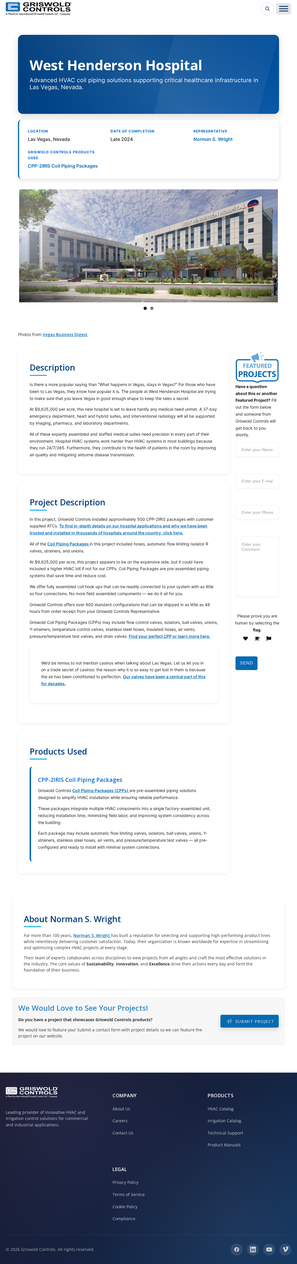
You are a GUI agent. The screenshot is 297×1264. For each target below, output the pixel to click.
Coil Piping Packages (68, 543)
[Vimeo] (285, 1249)
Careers (120, 1120)
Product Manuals (224, 1145)
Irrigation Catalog (224, 1120)
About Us (121, 1109)
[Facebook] (236, 1249)
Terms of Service (129, 1194)
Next (286, 246)
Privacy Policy (125, 1182)
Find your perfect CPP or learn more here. (169, 636)
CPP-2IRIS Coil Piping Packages (63, 166)
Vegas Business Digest (65, 334)
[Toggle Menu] (283, 8)
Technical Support (225, 1133)
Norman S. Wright (213, 139)
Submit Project (254, 1021)
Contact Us (123, 1133)
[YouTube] (269, 1249)
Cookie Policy (125, 1206)
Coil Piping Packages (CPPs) (100, 790)
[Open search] (267, 8)
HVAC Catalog (221, 1109)
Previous (10, 246)
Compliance (124, 1218)
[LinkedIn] (253, 1249)
